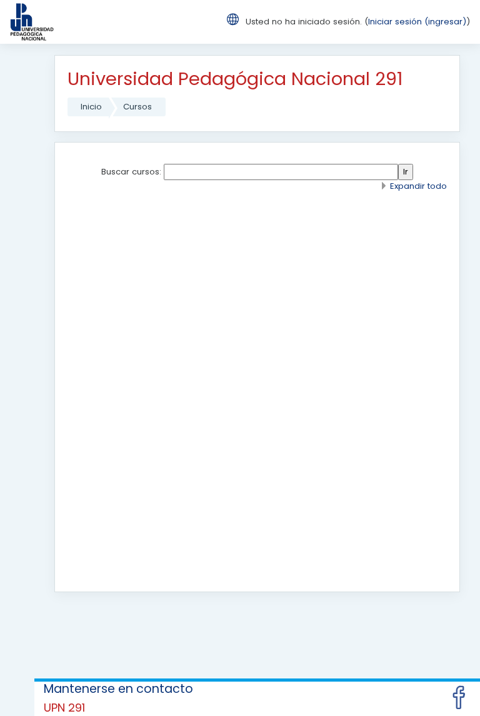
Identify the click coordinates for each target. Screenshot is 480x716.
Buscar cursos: (132, 172)
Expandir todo (418, 186)
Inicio (91, 107)
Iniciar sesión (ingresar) (417, 22)
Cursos (137, 107)
